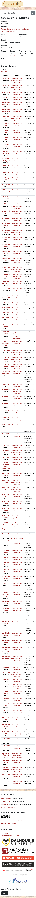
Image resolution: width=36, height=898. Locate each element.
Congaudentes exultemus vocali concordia (16, 80)
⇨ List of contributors (8, 807)
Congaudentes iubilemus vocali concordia (17, 713)
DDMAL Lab (5, 804)
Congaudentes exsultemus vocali (17, 687)
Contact (6, 833)
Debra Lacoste (6, 798)
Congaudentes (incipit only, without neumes (17, 420)
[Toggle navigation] (31, 4)
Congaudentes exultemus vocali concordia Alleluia (17, 536)
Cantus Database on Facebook (11, 836)
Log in (4, 893)
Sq (2, 53)
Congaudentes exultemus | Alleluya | (17, 734)
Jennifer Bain (6, 801)
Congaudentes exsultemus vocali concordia (17, 755)
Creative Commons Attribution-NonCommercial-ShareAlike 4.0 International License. (17, 821)
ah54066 (13, 56)
